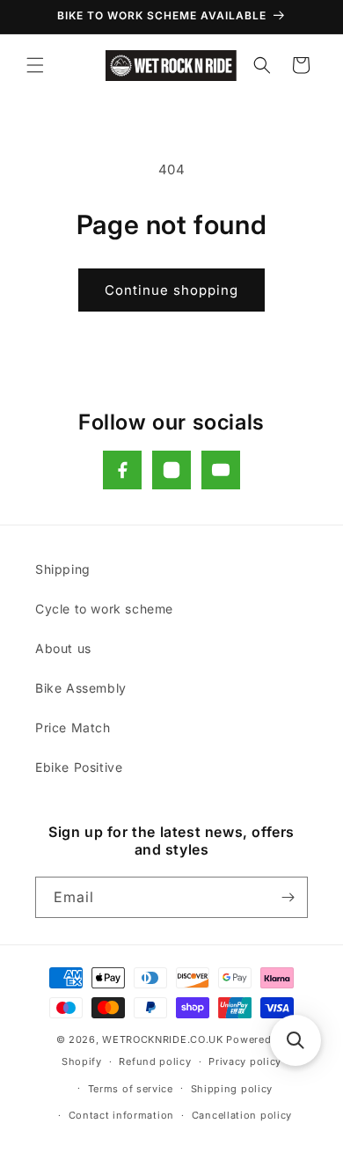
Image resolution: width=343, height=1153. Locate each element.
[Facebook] (122, 470)
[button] (35, 65)
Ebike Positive (78, 767)
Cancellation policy (242, 1115)
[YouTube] (220, 470)
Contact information (121, 1115)
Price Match (73, 727)
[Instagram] (171, 470)
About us (63, 648)
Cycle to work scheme (104, 608)
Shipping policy (232, 1089)
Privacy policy (244, 1061)
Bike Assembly (81, 687)
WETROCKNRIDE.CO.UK (162, 1039)
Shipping (63, 569)
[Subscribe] (287, 897)
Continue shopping (171, 290)
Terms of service (130, 1089)
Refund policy (155, 1061)
